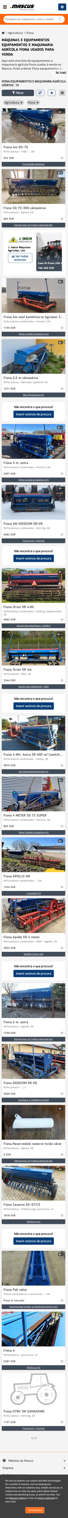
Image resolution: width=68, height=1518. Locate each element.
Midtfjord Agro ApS (33, 954)
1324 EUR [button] (9, 887)
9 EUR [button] (7, 1154)
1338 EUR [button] (9, 1033)
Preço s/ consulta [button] (13, 1300)
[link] (33, 125)
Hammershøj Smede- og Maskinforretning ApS (33, 1306)
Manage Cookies (17, 1498)
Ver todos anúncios (21, 258)
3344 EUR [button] (9, 680)
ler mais (61, 72)
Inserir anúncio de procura (33, 414)
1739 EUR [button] (9, 328)
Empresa (8, 1468)
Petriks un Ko (33, 1221)
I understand (35, 1510)
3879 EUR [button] (9, 765)
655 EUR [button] (8, 158)
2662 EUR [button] (9, 948)
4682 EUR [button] (9, 534)
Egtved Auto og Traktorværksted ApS (33, 225)
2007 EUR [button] (9, 474)
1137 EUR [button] (9, 1422)
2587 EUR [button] (9, 1361)
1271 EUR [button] (9, 388)
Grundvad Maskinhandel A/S (33, 771)
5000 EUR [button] (9, 1094)
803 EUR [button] (8, 219)
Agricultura (15, 33)
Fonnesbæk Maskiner (33, 164)
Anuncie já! (62, 6)
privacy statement (46, 1498)
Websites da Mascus (20, 1460)
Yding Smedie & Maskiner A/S (33, 334)
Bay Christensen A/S (33, 394)
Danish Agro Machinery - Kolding (33, 625)
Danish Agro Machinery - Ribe (33, 686)
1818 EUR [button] (9, 1215)
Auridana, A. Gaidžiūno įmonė (33, 1099)
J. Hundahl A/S (33, 893)
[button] (18, 93)
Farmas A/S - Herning (33, 540)
